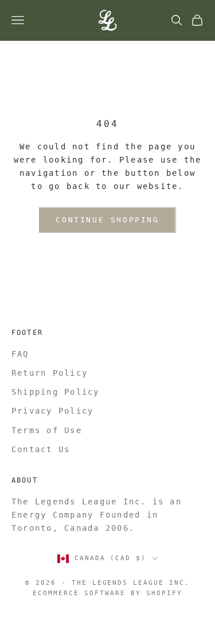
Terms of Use (46, 430)
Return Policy (49, 372)
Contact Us (40, 449)
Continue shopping (107, 219)
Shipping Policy (55, 391)
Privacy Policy (52, 410)
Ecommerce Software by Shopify (107, 593)
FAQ (20, 353)
